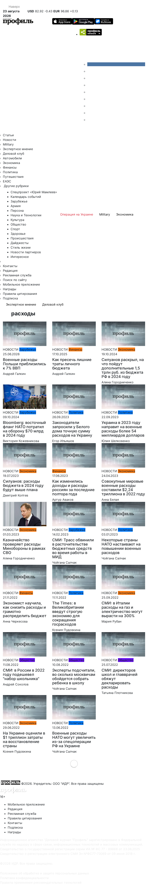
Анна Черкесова (15, 621)
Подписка (10, 298)
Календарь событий (26, 197)
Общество (18, 224)
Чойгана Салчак (64, 562)
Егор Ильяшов (63, 441)
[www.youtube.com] (90, 78)
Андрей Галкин (14, 374)
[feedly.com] (90, 106)
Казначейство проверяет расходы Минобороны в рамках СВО (24, 546)
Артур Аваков (62, 499)
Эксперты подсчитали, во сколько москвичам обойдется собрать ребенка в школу (73, 676)
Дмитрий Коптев (15, 495)
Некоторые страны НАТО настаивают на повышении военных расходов (121, 546)
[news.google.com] (90, 99)
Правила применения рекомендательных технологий (41, 882)
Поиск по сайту (15, 280)
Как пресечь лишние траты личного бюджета (72, 363)
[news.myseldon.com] (90, 92)
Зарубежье (19, 201)
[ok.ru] (90, 71)
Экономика (11, 163)
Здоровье (18, 234)
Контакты (10, 266)
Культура (17, 220)
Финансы (10, 167)
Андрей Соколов (16, 684)
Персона (17, 210)
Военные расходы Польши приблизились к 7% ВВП (24, 363)
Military (8, 144)
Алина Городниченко (118, 382)
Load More (74, 764)
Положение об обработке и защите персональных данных (44, 873)
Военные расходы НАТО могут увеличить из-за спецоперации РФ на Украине (74, 739)
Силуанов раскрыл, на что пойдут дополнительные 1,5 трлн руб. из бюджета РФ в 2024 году (123, 368)
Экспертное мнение (18, 149)
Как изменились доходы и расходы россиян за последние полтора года (73, 487)
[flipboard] (90, 120)
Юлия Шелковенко (116, 441)
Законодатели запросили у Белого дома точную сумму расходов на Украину (72, 429)
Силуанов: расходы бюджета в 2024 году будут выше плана (23, 485)
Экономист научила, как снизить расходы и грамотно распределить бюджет (24, 609)
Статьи (8, 135)
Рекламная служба (17, 275)
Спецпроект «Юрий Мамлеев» (34, 192)
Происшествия (22, 238)
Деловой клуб (13, 153)
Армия (16, 206)
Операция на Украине (76, 214)
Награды (9, 289)
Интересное (20, 257)
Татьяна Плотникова (117, 693)
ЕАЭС (7, 181)
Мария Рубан (111, 621)
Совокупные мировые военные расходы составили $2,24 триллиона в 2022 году (123, 487)
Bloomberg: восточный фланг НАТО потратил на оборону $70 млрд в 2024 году (24, 429)
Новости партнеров (26, 252)
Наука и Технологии (26, 215)
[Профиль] (18, 22)
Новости (9, 140)
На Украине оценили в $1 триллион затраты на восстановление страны (24, 739)
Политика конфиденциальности (24, 878)
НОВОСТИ (10, 349)
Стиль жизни (21, 247)
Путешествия (13, 177)
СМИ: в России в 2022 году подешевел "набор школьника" (24, 674)
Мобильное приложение (21, 284)
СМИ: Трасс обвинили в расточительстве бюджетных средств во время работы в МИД (73, 548)
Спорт (15, 229)
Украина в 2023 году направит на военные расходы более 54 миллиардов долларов (123, 429)
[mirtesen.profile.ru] (90, 85)
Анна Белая (110, 499)
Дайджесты (20, 243)
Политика (10, 172)
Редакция (10, 270)
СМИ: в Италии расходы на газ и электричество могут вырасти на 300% (122, 609)
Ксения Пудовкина (66, 630)
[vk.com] (116, 64)
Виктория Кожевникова (21, 441)
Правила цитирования (20, 294)
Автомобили (12, 158)
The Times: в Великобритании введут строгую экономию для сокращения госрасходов (68, 614)
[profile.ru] (90, 113)
